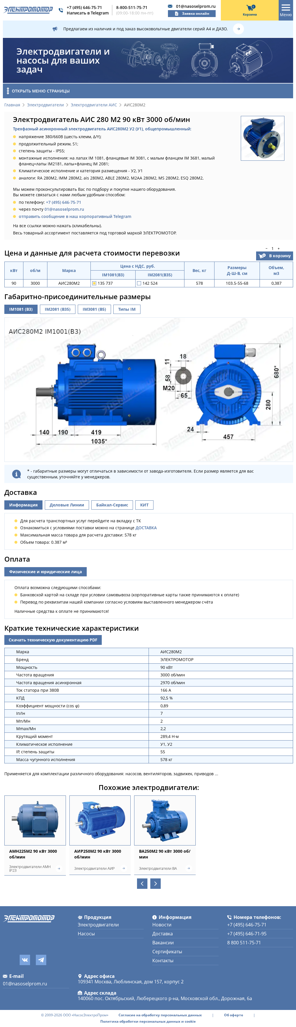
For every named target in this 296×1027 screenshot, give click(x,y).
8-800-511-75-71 (131, 7)
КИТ (144, 505)
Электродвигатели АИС (94, 105)
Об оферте (233, 1015)
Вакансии (163, 942)
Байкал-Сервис (112, 505)
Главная (12, 105)
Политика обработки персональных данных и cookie (148, 1021)
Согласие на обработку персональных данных (160, 1015)
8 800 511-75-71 (244, 942)
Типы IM (127, 309)
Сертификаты (167, 951)
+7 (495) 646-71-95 (247, 933)
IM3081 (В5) (94, 309)
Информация (23, 505)
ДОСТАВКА (146, 527)
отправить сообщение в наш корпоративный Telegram (75, 216)
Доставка (162, 933)
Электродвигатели (45, 105)
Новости (161, 924)
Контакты (162, 960)
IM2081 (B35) (58, 309)
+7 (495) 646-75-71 (84, 7)
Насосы (86, 933)
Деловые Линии (67, 505)
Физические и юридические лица (45, 571)
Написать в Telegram (88, 13)
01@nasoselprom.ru (196, 6)
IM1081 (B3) (21, 309)
